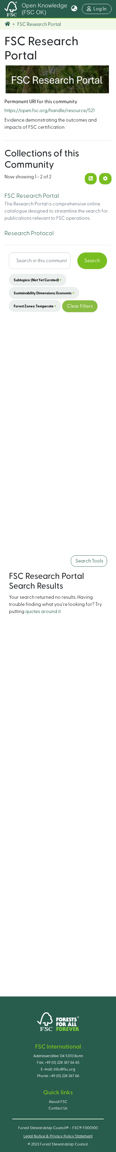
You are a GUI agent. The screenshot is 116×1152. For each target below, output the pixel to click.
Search (92, 260)
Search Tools (89, 561)
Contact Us (58, 1108)
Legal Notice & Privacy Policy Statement (58, 1136)
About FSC (58, 1102)
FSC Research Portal (31, 196)
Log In (102, 8)
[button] (74, 8)
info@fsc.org (64, 1069)
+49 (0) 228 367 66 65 (62, 1062)
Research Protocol (29, 233)
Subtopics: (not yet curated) (38, 279)
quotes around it (43, 611)
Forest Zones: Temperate (35, 306)
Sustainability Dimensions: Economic (44, 292)
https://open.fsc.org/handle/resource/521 (49, 110)
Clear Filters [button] (80, 306)
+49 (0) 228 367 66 (64, 1076)
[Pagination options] (105, 178)
